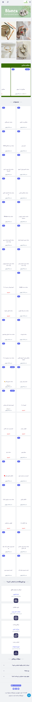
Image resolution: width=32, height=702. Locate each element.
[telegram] (14, 689)
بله (29, 695)
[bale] (18, 689)
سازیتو (10, 696)
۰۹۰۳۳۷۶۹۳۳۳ (17, 685)
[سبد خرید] (3, 2)
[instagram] (16, 689)
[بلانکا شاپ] (26, 2)
